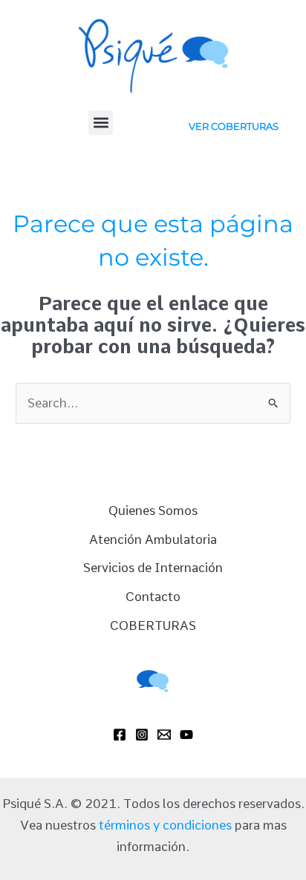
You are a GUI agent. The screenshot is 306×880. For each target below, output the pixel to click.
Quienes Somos (153, 510)
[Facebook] (119, 734)
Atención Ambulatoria (153, 539)
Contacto (153, 596)
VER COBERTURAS (234, 126)
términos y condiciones (165, 825)
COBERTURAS (153, 625)
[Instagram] (142, 734)
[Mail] (164, 734)
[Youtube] (186, 734)
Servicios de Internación (153, 567)
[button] (100, 123)
